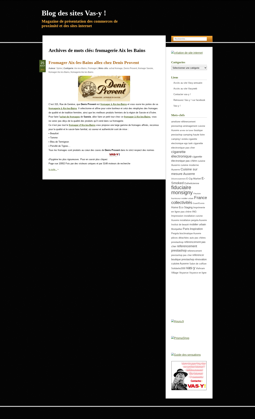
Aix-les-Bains (80, 68)
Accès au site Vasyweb (185, 88)
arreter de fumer (186, 130)
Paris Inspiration (193, 228)
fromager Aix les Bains (59, 72)
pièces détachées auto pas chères (188, 238)
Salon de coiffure (197, 264)
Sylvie (59, 68)
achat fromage (116, 68)
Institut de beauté (180, 224)
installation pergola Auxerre (193, 220)
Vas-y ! (177, 105)
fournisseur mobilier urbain (182, 198)
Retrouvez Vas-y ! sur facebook (189, 100)
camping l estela (179, 139)
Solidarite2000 (178, 268)
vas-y (190, 268)
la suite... (53, 169)
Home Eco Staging (182, 207)
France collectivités (189, 200)
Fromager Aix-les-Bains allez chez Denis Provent (94, 62)
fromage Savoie (145, 68)
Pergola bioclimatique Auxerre (186, 233)
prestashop (177, 242)
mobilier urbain (197, 224)
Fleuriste (197, 193)
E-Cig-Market (193, 178)
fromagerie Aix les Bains (82, 72)
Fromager (92, 68)
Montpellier (176, 229)
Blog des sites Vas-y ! (74, 13)
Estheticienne (191, 183)
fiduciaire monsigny (182, 189)
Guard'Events (199, 203)
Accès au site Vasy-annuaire (187, 83)
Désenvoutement (178, 179)
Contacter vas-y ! (182, 94)
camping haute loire (194, 134)
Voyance (184, 272)
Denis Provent (130, 68)
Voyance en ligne (197, 273)
